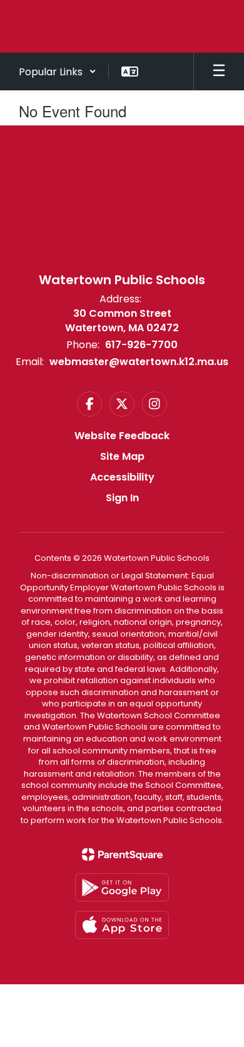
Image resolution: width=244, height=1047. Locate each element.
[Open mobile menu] (219, 71)
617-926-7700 (141, 344)
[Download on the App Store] (122, 925)
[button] (57, 71)
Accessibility (122, 477)
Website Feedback (122, 435)
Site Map (122, 456)
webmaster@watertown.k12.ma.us (138, 361)
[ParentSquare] (122, 854)
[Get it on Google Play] (122, 887)
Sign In (122, 498)
